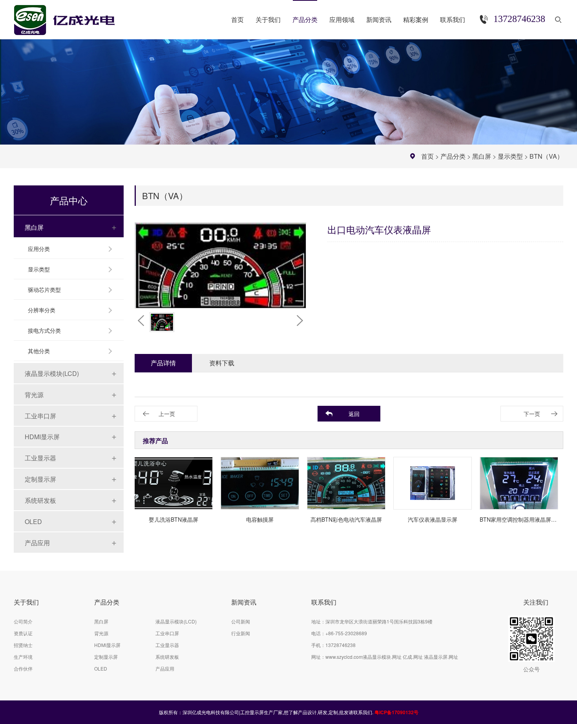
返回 (354, 414)
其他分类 (39, 351)
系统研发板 (40, 500)
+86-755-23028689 (346, 633)
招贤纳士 (23, 645)
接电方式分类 (44, 330)
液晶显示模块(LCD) (52, 373)
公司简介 (23, 621)
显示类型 (510, 156)
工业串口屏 (40, 415)
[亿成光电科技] (72, 16)
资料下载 (221, 362)
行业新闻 (240, 633)
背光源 (34, 394)
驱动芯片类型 (44, 289)
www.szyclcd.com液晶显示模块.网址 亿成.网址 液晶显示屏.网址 (391, 656)
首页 (427, 156)
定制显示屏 (40, 479)
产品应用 (37, 542)
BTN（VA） (546, 156)
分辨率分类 (41, 310)
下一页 (532, 414)
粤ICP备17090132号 (396, 712)
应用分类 (39, 249)
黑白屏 (481, 156)
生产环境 (23, 656)
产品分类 (453, 156)
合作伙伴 (23, 668)
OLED (33, 521)
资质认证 (23, 633)
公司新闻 (240, 621)
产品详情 (163, 362)
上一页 (167, 414)
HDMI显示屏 (42, 436)
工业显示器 (40, 457)
